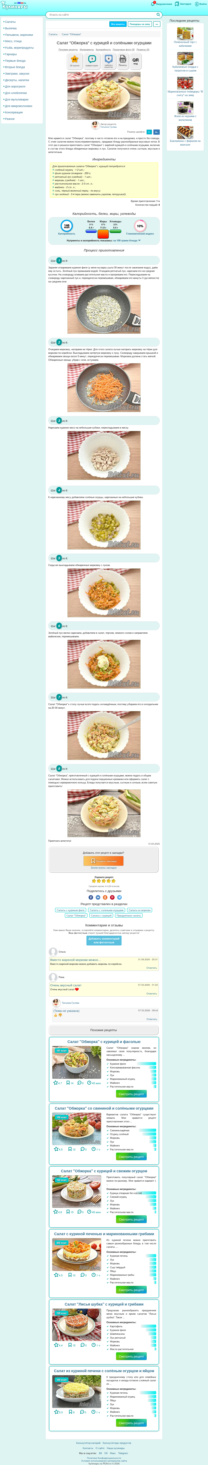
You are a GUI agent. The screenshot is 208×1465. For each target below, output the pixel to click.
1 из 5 (94, 881)
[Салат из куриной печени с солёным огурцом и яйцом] (76, 1391)
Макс (113, 1453)
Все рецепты (118, 24)
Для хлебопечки (16, 93)
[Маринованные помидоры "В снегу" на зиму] (185, 82)
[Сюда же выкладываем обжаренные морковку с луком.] (104, 592)
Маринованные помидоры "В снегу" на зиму (185, 93)
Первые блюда (15, 60)
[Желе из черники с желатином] (185, 107)
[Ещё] (156, 24)
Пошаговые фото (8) (124, 49)
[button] (123, 64)
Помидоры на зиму (140, 24)
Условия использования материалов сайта (104, 1460)
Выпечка (11, 28)
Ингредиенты (87, 49)
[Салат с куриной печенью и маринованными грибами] (76, 1254)
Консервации (14, 112)
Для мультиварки (16, 99)
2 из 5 (99, 881)
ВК (100, 1453)
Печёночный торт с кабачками (185, 44)
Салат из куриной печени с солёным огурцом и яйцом (104, 1370)
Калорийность (103, 49)
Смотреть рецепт (131, 1094)
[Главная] (14, 5)
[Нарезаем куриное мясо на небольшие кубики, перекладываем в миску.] (104, 455)
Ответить (151, 967)
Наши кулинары (116, 1448)
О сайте (100, 1448)
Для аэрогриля (15, 86)
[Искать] (158, 15)
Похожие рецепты (68, 49)
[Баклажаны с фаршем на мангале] (185, 132)
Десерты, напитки (17, 80)
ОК (106, 1453)
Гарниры (11, 54)
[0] (110, 63)
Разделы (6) (143, 49)
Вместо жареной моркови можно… (75, 959)
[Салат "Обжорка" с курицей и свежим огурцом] (76, 1191)
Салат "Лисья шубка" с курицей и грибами (104, 1304)
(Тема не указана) (66, 1010)
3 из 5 (104, 881)
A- (149, 132)
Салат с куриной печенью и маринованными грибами (104, 1233)
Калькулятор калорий (88, 1442)
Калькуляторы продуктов (117, 1442)
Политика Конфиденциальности (104, 1457)
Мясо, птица (13, 41)
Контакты (88, 1448)
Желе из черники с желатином (185, 118)
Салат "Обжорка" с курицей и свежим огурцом (104, 1170)
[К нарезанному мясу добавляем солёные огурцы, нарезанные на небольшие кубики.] (104, 525)
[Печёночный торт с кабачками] (185, 33)
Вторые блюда (15, 67)
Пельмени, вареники (19, 34)
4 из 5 (108, 881)
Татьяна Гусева (70, 1002)
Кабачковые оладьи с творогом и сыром (185, 68)
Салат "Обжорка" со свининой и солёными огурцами (104, 1108)
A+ (156, 132)
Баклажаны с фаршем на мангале (185, 142)
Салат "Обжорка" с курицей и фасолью (104, 1041)
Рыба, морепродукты (19, 47)
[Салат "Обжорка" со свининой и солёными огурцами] (76, 1128)
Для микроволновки (18, 105)
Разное (10, 118)
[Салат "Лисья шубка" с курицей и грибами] (76, 1324)
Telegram (123, 1453)
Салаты (10, 21)
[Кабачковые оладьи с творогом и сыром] (185, 58)
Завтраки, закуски (17, 73)
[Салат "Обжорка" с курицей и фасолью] (76, 1062)
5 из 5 (113, 881)
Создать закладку (106, 861)
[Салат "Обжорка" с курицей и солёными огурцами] (104, 96)
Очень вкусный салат (66, 985)
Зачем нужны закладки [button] (104, 867)
